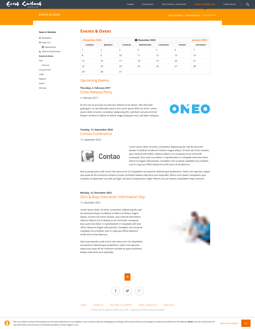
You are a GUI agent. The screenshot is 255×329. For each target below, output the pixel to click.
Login (41, 74)
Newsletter (47, 38)
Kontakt (161, 309)
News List (46, 42)
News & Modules (193, 15)
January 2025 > (200, 39)
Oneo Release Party (96, 91)
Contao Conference (96, 133)
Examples (98, 305)
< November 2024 (92, 39)
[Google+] (139, 291)
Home (84, 305)
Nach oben (127, 277)
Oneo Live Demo (176, 15)
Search (247, 4)
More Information (229, 323)
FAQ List (45, 65)
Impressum (136, 309)
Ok (246, 323)
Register (42, 78)
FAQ (41, 60)
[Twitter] (127, 291)
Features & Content (121, 305)
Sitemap (42, 88)
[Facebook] (115, 291)
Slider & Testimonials (51, 51)
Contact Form (45, 69)
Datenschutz (149, 309)
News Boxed (50, 47)
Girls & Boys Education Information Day (112, 196)
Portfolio (169, 305)
